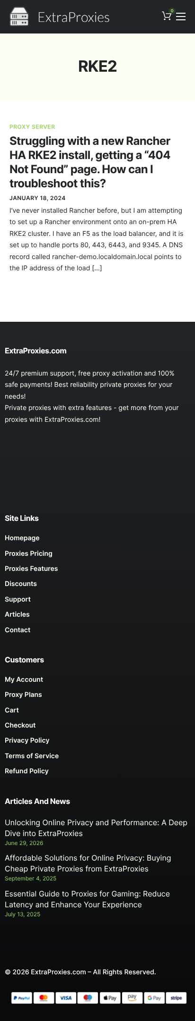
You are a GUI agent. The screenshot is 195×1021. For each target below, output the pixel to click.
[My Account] (97, 682)
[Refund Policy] (97, 773)
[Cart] (97, 712)
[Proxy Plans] (97, 697)
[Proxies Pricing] (97, 556)
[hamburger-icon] (181, 16)
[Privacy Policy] (97, 743)
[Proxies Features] (97, 571)
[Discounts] (97, 586)
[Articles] (97, 617)
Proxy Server (32, 126)
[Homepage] (97, 540)
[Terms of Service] (97, 758)
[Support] (97, 602)
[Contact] (97, 632)
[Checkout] (97, 728)
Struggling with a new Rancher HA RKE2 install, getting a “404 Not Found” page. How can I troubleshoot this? (89, 162)
